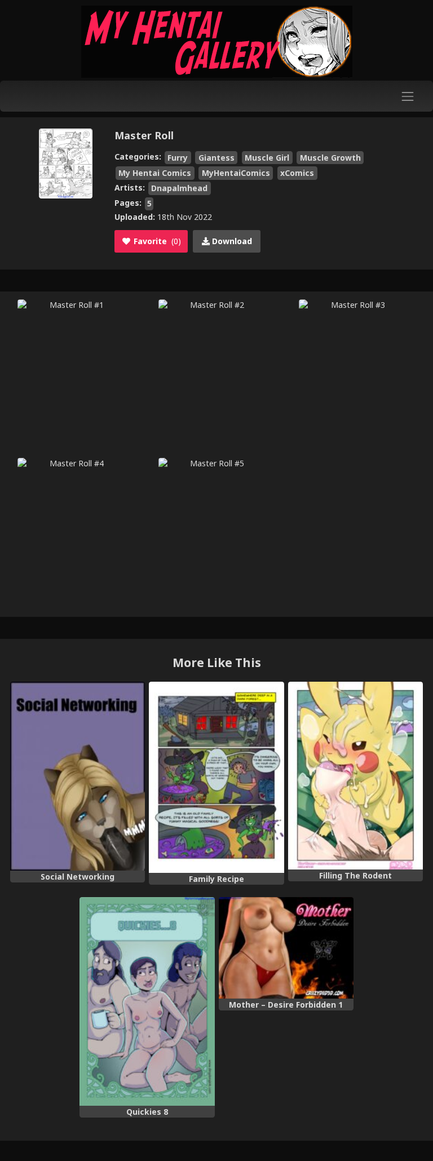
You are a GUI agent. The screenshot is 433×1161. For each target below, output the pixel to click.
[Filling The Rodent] (355, 775)
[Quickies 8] (146, 1001)
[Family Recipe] (216, 777)
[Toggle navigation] (408, 96)
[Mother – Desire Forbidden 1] (286, 948)
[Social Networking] (77, 776)
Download (231, 241)
